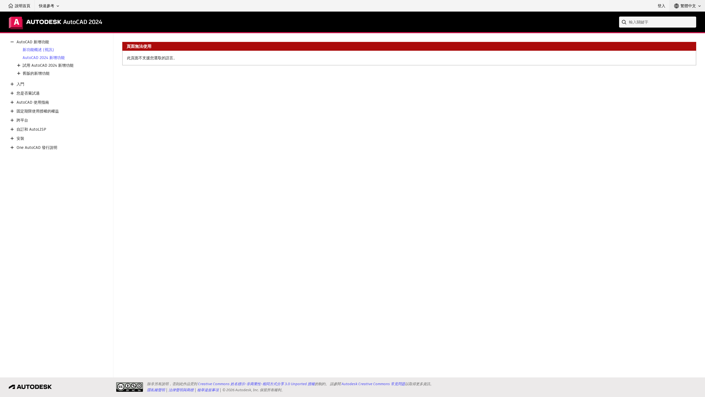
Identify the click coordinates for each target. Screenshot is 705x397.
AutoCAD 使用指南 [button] (33, 102)
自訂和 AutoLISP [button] (31, 129)
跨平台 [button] (22, 120)
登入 (661, 6)
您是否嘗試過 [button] (28, 93)
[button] (49, 6)
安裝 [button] (20, 138)
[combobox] (657, 22)
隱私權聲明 (156, 390)
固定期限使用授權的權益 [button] (38, 111)
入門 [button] (20, 84)
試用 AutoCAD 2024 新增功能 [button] (48, 65)
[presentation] (129, 387)
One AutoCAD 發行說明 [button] (37, 147)
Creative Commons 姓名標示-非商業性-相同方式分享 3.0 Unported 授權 (256, 384)
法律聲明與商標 (181, 390)
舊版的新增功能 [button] (36, 73)
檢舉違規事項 (208, 390)
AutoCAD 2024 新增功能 (44, 57)
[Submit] (624, 22)
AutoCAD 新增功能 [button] (33, 42)
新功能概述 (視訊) (38, 49)
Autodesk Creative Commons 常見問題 (373, 384)
